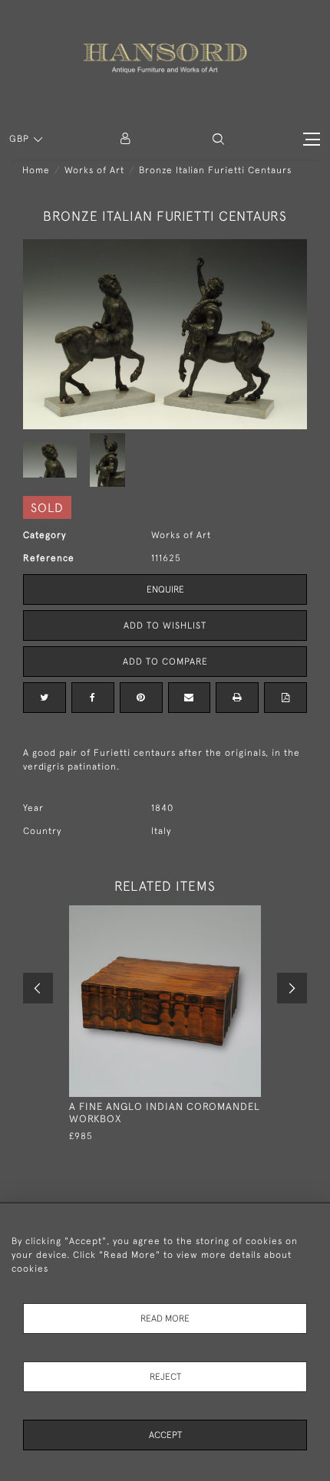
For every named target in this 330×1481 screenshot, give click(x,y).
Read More (165, 1318)
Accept (165, 1435)
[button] (218, 139)
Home (36, 170)
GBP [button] (20, 138)
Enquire (165, 589)
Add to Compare (165, 661)
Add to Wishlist (165, 625)
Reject (165, 1376)
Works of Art (94, 170)
